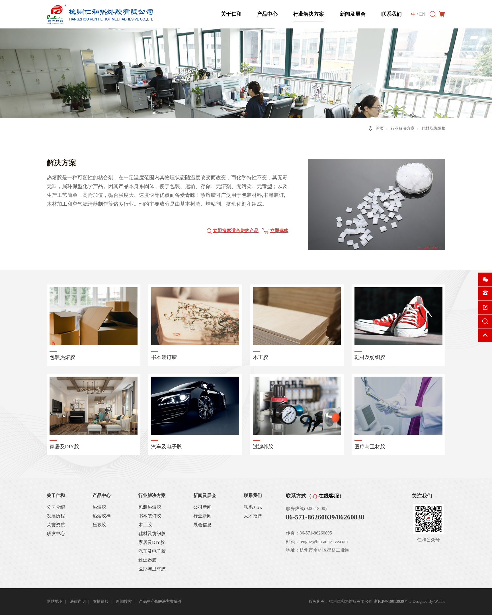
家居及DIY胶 (151, 542)
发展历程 (56, 515)
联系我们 (391, 14)
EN (422, 14)
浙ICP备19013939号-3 (392, 601)
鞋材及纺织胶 (152, 533)
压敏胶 (99, 524)
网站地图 (55, 601)
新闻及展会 (353, 14)
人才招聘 (253, 515)
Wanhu (439, 601)
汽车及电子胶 (152, 551)
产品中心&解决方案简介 (160, 601)
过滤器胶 (147, 560)
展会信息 (202, 524)
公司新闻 (202, 507)
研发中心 (56, 533)
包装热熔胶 (149, 507)
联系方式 (253, 507)
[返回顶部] (485, 335)
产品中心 (267, 14)
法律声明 (78, 601)
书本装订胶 (149, 515)
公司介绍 (56, 507)
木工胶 (145, 524)
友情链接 (101, 601)
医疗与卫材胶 (152, 568)
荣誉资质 (56, 524)
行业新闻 (202, 515)
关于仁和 (231, 14)
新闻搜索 (124, 601)
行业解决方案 (308, 14)
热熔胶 (99, 507)
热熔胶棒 (102, 515)
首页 (380, 128)
